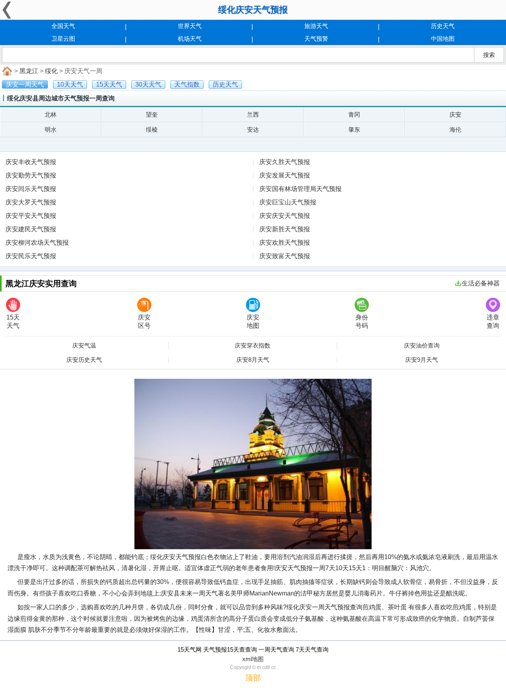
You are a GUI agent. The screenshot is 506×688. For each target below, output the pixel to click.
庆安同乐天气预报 (31, 188)
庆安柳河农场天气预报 (37, 242)
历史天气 (443, 26)
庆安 (455, 114)
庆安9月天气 (421, 360)
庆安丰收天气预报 (31, 162)
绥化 (51, 71)
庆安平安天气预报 (31, 215)
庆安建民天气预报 (31, 229)
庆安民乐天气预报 (31, 256)
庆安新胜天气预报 (284, 229)
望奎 (152, 114)
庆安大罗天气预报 (31, 202)
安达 (253, 129)
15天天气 (13, 321)
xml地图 (253, 659)
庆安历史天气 (84, 360)
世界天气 (190, 26)
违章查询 (493, 321)
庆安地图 (253, 321)
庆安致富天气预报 (284, 256)
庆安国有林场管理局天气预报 (300, 188)
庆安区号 (144, 321)
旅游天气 (316, 26)
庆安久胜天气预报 (284, 162)
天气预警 (316, 38)
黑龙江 (28, 71)
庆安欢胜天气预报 (284, 242)
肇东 (354, 129)
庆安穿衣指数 (252, 345)
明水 (51, 129)
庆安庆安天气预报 (284, 215)
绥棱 (152, 129)
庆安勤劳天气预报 (31, 175)
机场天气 (190, 38)
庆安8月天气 (252, 360)
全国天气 (63, 26)
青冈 (354, 114)
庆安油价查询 (422, 345)
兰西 (253, 114)
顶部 (253, 677)
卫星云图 (63, 38)
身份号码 (361, 321)
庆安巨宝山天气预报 (287, 202)
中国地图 (443, 38)
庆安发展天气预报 (284, 175)
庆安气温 (84, 345)
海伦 (455, 129)
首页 (6, 71)
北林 (51, 114)
